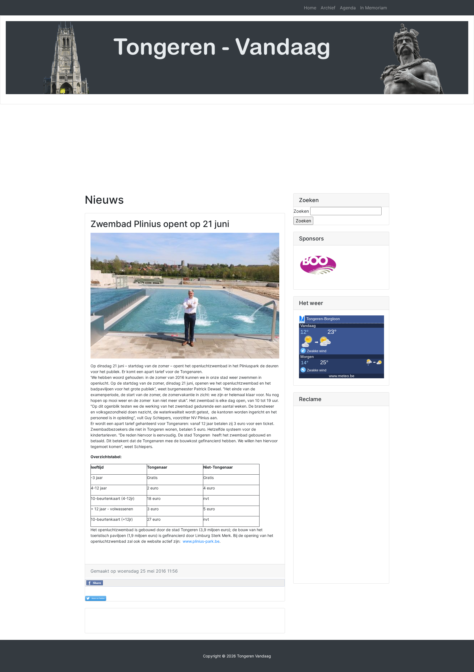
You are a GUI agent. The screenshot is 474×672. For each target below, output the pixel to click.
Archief (328, 7)
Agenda (348, 7)
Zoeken (301, 211)
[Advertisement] (237, 145)
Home (310, 7)
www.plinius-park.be (201, 541)
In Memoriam (373, 7)
